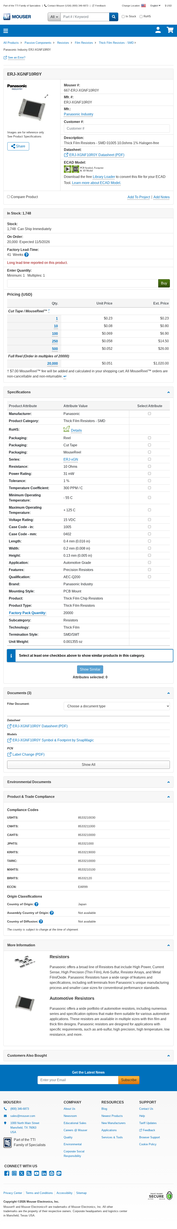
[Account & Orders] (158, 30)
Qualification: (19, 577)
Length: (15, 541)
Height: (15, 555)
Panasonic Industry (78, 114)
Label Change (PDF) (28, 754)
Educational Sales (75, 1123)
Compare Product (24, 197)
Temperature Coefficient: (29, 488)
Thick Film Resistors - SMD (116, 42)
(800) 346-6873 (19, 1108)
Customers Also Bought (27, 1055)
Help (142, 1116)
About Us (69, 1108)
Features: (16, 570)
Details (76, 430)
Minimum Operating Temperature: (25, 497)
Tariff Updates (148, 1123)
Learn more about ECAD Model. (96, 183)
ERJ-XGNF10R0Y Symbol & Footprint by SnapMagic (53, 740)
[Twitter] (21, 1174)
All (53, 17)
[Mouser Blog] (59, 1174)
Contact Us (146, 1108)
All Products (11, 42)
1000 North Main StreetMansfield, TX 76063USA (24, 1127)
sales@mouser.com (22, 1116)
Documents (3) (19, 693)
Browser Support (149, 1137)
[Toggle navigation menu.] (5, 31)
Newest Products (112, 1116)
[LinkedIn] (44, 1174)
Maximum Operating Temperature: (25, 510)
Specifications (19, 392)
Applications (109, 1130)
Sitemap (81, 1193)
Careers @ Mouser (75, 1130)
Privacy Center (12, 1193)
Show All (88, 764)
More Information (21, 945)
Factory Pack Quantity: (27, 613)
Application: (19, 563)
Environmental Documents (29, 782)
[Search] (113, 17)
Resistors (63, 42)
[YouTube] (36, 1174)
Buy (164, 283)
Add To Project (139, 197)
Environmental (73, 1144)
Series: (14, 459)
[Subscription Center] (51, 1174)
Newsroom (70, 1116)
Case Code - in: (21, 527)
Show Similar (90, 669)
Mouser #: (72, 85)
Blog (104, 1108)
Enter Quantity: (19, 270)
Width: (14, 548)
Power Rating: (20, 474)
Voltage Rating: (21, 520)
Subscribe (129, 1080)
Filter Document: (18, 703)
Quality (68, 1137)
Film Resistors (84, 42)
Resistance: (18, 466)
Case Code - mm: (23, 534)
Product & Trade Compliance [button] (31, 796)
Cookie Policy (147, 1144)
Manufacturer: (20, 414)
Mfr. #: (69, 97)
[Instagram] (14, 1174)
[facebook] (6, 1174)
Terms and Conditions (39, 1193)
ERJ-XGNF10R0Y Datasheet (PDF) (96, 155)
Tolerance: (17, 481)
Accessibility (65, 1193)
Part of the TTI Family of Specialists (22, 5)
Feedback (100, 5)
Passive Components (38, 42)
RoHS (147, 16)
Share (20, 146)
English (154, 5)
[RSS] (29, 1174)
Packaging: (18, 438)
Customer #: (74, 122)
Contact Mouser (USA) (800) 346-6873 (67, 5)
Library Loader (104, 177)
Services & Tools (112, 1137)
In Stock (131, 16)
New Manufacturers (113, 1123)
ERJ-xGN (70, 459)
